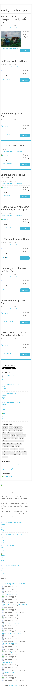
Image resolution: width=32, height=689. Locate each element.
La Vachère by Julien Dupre (15, 239)
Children (20, 433)
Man (3, 195)
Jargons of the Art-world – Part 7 (14, 534)
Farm (3, 79)
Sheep (10, 48)
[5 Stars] (26, 34)
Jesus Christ (6, 449)
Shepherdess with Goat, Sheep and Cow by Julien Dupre (14, 19)
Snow (8, 454)
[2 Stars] (26, 31)
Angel (11, 427)
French (21, 438)
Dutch (13, 435)
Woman (8, 79)
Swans (7, 321)
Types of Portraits (10, 545)
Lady (7, 163)
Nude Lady (5, 451)
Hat (4, 443)
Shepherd (15, 48)
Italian (17, 446)
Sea (4, 454)
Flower (15, 438)
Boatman (20, 430)
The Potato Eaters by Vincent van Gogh (12, 653)
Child (3, 321)
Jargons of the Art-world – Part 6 (14, 554)
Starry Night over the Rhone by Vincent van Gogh (14, 604)
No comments (19, 28)
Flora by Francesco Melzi (8, 672)
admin (4, 25)
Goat (6, 48)
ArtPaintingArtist (7, 1)
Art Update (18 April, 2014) (13, 413)
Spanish (14, 454)
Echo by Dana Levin (7, 662)
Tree (19, 454)
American (5, 427)
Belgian (5, 430)
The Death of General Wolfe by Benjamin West (15, 464)
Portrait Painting (6, 66)
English (18, 435)
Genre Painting (6, 28)
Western (11, 28)
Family (24, 435)
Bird (10, 430)
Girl (22, 441)
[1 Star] (24, 31)
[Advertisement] (15, 97)
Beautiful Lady (18, 427)
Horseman (5, 446)
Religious (19, 451)
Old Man (13, 451)
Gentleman (10, 441)
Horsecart (19, 443)
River (25, 451)
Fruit (4, 441)
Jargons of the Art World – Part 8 (14, 522)
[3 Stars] (28, 31)
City (4, 435)
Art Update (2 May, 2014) (13, 393)
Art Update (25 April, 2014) (13, 402)
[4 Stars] (24, 34)
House (12, 446)
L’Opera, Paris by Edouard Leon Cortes (11, 623)
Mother (22, 449)
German (17, 441)
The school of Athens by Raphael (11, 470)
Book (4, 433)
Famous (5, 438)
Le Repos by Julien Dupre (14, 61)
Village (24, 454)
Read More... (25, 51)
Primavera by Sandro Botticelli (10, 466)
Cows (3, 163)
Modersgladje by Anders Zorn (9, 594)
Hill (8, 443)
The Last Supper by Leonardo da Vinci (12, 468)
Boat (15, 430)
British (9, 433)
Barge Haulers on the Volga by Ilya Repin (12, 633)
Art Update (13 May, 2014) (13, 384)
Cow (3, 48)
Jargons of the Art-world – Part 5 (14, 565)
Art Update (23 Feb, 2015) (13, 375)
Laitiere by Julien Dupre (13, 145)
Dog (8, 435)
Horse (12, 443)
